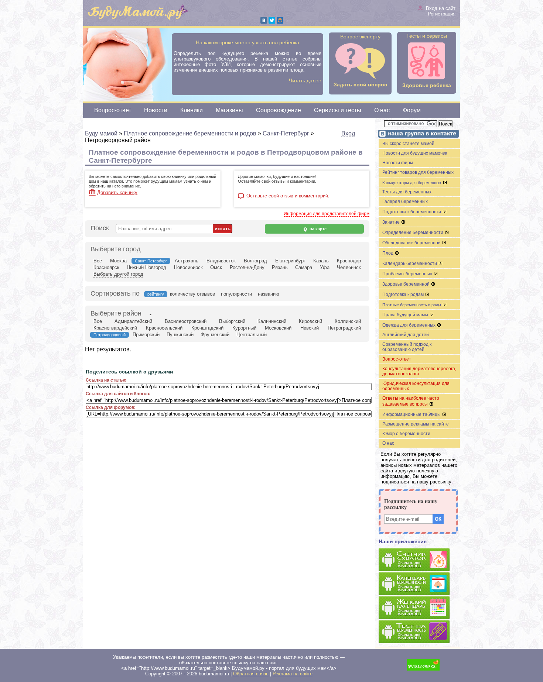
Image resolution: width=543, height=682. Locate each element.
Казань (321, 261)
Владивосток (221, 261)
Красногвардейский (115, 328)
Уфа (324, 267)
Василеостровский (185, 321)
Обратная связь (251, 673)
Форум (412, 110)
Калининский (271, 321)
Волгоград (255, 261)
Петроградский (344, 328)
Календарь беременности (410, 263)
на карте (317, 229)
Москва (118, 261)
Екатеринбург (290, 261)
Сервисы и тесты (337, 110)
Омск (216, 267)
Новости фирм (397, 162)
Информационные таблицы (412, 414)
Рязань (280, 267)
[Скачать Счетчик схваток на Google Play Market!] (419, 560)
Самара (303, 267)
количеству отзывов (192, 294)
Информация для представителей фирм (326, 213)
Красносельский (164, 328)
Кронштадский (207, 328)
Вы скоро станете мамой (408, 143)
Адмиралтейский (133, 321)
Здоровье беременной (406, 284)
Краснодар (349, 261)
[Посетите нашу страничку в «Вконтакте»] (417, 134)
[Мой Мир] (280, 20)
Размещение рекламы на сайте (415, 424)
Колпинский (348, 321)
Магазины (229, 110)
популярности (236, 294)
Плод (388, 253)
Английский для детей (405, 334)
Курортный (244, 328)
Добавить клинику (117, 192)
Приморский (146, 334)
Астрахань (186, 261)
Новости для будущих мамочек (414, 153)
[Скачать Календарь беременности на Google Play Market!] (419, 584)
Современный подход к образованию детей (406, 347)
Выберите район (115, 313)
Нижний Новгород (146, 267)
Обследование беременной (412, 242)
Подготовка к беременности (412, 211)
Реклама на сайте (293, 673)
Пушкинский (180, 334)
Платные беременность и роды (412, 305)
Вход (348, 133)
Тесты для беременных (406, 191)
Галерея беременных (405, 201)
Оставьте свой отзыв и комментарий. (287, 196)
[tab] (115, 314)
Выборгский (232, 321)
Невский (309, 328)
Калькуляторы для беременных (412, 182)
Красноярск (106, 267)
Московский (278, 328)
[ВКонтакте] (263, 20)
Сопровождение (278, 110)
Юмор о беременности (406, 433)
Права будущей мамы (405, 314)
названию (268, 294)
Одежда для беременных (409, 325)
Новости (155, 110)
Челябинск (349, 267)
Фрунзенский (215, 334)
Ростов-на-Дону (247, 267)
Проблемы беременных (407, 273)
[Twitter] (272, 20)
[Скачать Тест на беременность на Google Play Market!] (419, 632)
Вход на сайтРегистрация (440, 11)
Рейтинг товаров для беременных (418, 172)
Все (97, 261)
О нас (382, 110)
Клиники (191, 110)
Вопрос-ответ (112, 110)
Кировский (310, 321)
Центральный (251, 334)
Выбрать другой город (118, 274)
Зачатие (391, 222)
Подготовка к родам (403, 294)
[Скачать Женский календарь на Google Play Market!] (419, 608)
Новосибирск (188, 267)
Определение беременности (413, 232)
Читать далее (305, 80)
